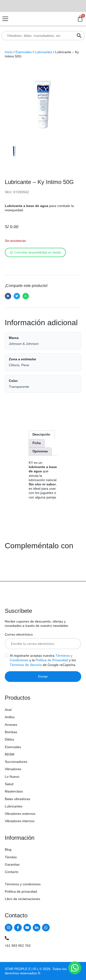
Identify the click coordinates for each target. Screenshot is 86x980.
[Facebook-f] (18, 927)
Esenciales (24, 52)
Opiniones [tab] (40, 451)
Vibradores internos (19, 821)
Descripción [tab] (41, 434)
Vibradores (13, 769)
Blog (8, 849)
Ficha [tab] (36, 443)
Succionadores (16, 762)
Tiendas (11, 857)
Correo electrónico (19, 634)
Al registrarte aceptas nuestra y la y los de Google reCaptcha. (43, 660)
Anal (8, 710)
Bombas (11, 732)
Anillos (10, 717)
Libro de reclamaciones (22, 899)
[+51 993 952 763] (7, 938)
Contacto (11, 872)
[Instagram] (8, 927)
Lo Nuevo (12, 776)
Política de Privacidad (52, 660)
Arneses (11, 725)
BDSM (9, 754)
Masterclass (14, 791)
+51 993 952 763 (18, 945)
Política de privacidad (21, 891)
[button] (8, 296)
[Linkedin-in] (36, 927)
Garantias (12, 864)
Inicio (9, 52)
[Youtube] (27, 927)
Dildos (9, 739)
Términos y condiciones (23, 884)
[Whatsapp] (46, 927)
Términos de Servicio (26, 665)
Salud (9, 784)
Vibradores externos (20, 814)
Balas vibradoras (17, 799)
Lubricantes (43, 52)
